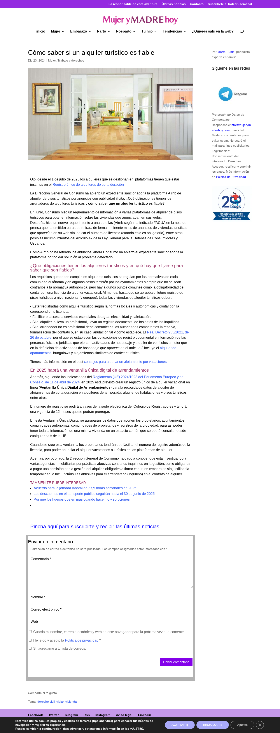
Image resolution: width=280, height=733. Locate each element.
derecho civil (46, 701)
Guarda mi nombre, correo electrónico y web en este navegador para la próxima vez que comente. (109, 632)
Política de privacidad (82, 640)
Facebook (35, 715)
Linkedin (144, 715)
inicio (40, 31)
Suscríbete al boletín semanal (230, 4)
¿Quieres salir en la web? (213, 31)
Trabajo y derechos (71, 60)
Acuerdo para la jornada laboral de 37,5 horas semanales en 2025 (85, 488)
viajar (60, 701)
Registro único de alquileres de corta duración (88, 184)
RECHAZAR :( (212, 725)
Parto (101, 31)
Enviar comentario (176, 662)
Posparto (123, 31)
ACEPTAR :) (180, 725)
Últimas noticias (174, 4)
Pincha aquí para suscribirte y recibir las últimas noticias (94, 526)
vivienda (71, 701)
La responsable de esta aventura (133, 4)
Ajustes (242, 725)
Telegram (71, 715)
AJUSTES (136, 729)
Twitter (54, 715)
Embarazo (78, 31)
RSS (87, 715)
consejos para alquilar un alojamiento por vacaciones (125, 362)
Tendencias (172, 31)
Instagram (102, 715)
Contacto (197, 4)
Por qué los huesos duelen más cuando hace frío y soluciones (82, 499)
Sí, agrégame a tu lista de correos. (59, 648)
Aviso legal (124, 715)
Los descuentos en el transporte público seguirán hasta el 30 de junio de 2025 (94, 494)
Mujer (55, 31)
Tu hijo (147, 31)
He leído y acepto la (67, 640)
